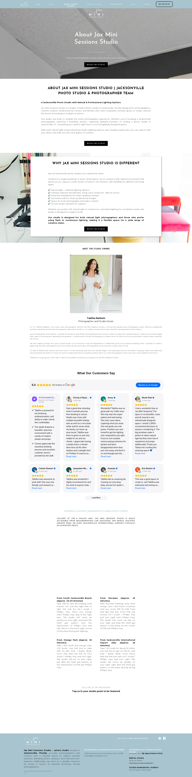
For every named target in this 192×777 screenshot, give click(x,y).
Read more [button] (71, 456)
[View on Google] (68, 399)
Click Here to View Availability (141, 763)
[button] (51, 4)
